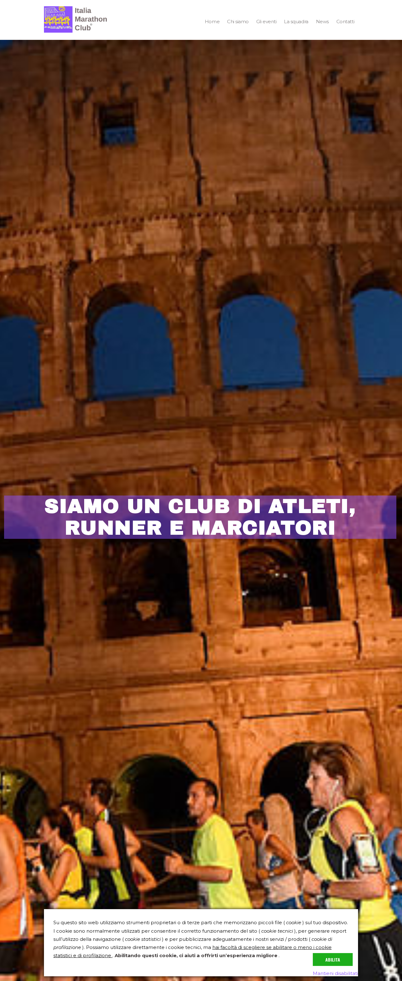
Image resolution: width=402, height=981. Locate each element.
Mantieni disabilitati (335, 973)
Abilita (332, 959)
